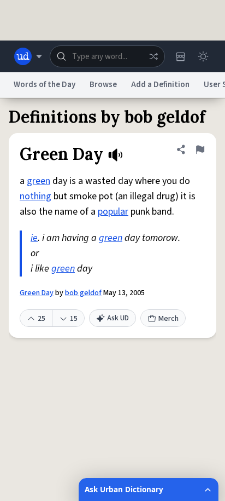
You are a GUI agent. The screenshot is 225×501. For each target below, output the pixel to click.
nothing (35, 196)
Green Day (37, 292)
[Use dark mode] (203, 56)
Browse (103, 84)
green (38, 181)
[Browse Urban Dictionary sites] (28, 56)
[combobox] (107, 56)
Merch (168, 318)
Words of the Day (44, 84)
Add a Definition (160, 84)
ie (34, 238)
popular (113, 211)
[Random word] (153, 56)
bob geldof (83, 292)
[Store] (180, 56)
